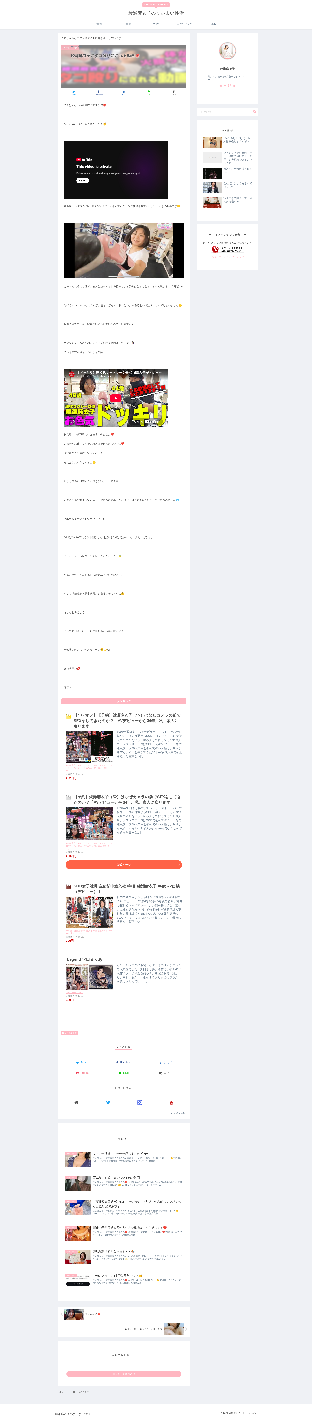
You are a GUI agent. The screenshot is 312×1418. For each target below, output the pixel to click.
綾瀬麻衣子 (227, 68)
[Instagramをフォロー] (139, 1102)
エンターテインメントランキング (227, 257)
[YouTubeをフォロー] (171, 1102)
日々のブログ (71, 1033)
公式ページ (124, 864)
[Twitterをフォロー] (108, 1102)
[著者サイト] (76, 1102)
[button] (255, 112)
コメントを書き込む (124, 1373)
